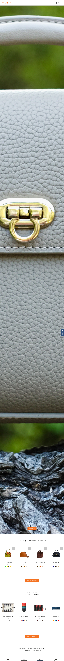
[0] (59, 3)
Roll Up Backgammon (40, 616)
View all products (32, 636)
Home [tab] (36, 595)
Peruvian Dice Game (24, 616)
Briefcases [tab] (37, 651)
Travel (41, 2)
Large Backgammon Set (8, 616)
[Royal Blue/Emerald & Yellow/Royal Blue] (5, 620)
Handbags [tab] (22, 541)
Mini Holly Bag (56, 562)
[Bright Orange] (24, 620)
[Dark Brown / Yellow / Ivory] (10, 620)
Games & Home (32, 2)
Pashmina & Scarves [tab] (37, 541)
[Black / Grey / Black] (39, 620)
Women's (26, 2)
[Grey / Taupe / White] (7, 620)
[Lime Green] (5, 566)
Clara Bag (24, 562)
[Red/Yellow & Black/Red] (8, 620)
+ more (40, 568)
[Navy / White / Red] (40, 620)
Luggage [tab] (26, 651)
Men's (21, 2)
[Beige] (39, 566)
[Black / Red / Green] (37, 620)
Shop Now (32, 528)
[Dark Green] (26, 620)
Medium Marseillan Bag (40, 562)
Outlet (45, 2)
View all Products (32, 580)
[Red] (21, 620)
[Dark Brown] (8, 566)
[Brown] (21, 566)
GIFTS (37, 2)
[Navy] (53, 566)
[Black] (55, 566)
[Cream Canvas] (23, 566)
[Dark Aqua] (55, 620)
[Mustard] (10, 566)
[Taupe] (26, 566)
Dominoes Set (56, 616)
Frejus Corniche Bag (8, 562)
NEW (18, 2)
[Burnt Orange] (40, 566)
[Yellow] (7, 566)
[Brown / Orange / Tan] (42, 620)
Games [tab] (28, 595)
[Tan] (24, 566)
